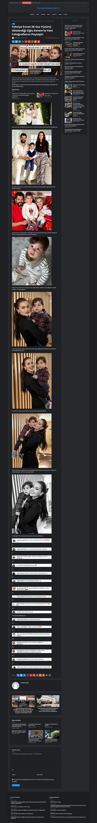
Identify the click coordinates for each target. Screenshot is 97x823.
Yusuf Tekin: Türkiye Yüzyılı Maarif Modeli (34, 724)
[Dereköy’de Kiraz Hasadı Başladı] (68, 86)
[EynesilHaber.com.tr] (48, 8)
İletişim (65, 14)
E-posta (14, 774)
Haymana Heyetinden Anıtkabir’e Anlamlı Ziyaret (34, 740)
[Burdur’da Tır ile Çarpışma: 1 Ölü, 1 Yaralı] (40, 95)
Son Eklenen (75, 20)
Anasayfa (32, 14)
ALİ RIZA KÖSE (17, 37)
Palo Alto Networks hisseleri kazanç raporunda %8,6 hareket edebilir (73, 72)
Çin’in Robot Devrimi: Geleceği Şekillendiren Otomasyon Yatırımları (78, 92)
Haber (37, 14)
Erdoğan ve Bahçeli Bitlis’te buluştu (51, 724)
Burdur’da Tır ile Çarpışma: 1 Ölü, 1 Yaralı (78, 32)
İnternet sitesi (39, 774)
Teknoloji (54, 14)
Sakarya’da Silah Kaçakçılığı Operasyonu (78, 119)
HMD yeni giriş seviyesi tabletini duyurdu (74, 81)
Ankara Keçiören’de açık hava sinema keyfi (79, 54)
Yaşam (60, 14)
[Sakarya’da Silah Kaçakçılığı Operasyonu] (68, 120)
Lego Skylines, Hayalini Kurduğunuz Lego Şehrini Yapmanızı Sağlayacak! (74, 38)
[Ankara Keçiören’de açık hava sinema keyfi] (68, 55)
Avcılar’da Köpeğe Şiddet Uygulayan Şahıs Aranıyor (51, 740)
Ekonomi (43, 14)
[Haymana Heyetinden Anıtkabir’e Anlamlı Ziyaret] (35, 734)
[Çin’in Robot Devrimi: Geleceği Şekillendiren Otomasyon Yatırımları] (68, 92)
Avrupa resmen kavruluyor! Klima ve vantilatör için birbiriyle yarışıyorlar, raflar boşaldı (78, 106)
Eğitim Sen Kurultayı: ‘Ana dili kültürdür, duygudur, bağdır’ (19, 731)
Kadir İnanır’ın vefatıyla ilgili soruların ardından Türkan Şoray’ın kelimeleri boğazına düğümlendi (23, 95)
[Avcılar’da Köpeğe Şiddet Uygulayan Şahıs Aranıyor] (52, 734)
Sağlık (48, 14)
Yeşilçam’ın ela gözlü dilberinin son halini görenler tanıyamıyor (74, 77)
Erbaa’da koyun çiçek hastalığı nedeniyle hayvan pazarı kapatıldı (74, 125)
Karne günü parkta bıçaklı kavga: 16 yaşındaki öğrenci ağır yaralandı (73, 130)
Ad (13, 769)
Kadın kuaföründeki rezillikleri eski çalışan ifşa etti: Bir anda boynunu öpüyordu (19, 725)
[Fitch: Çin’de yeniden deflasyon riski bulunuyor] (68, 44)
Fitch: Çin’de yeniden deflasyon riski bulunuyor (41, 2)
